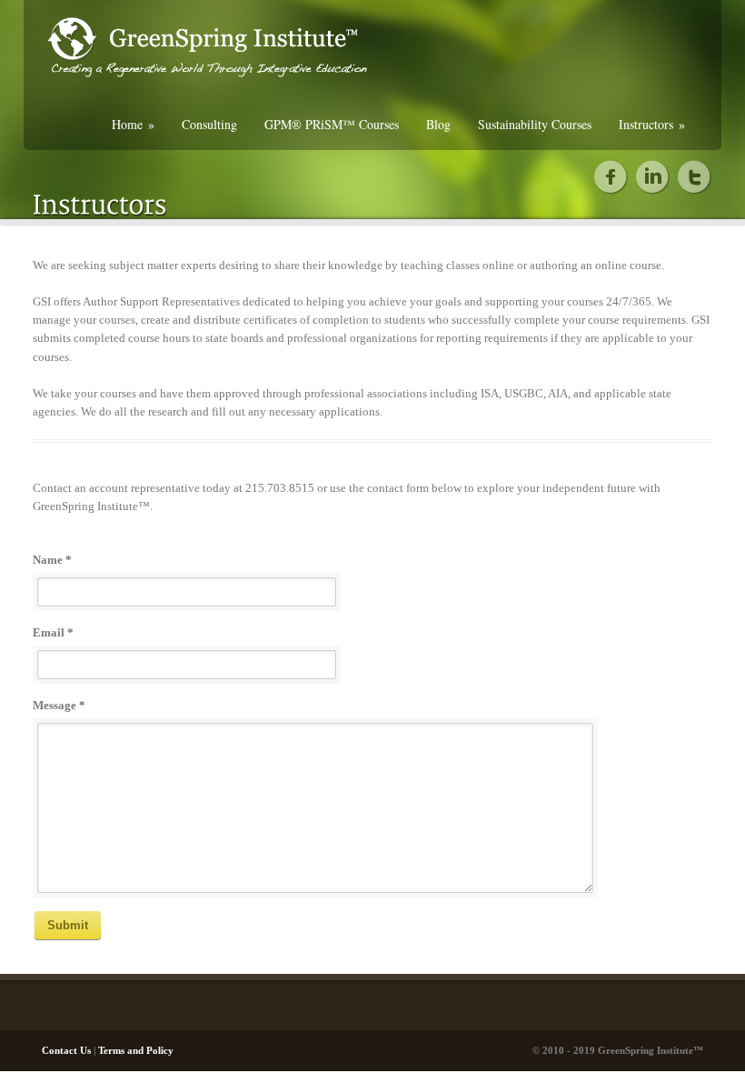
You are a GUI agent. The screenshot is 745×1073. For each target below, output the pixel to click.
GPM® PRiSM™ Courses (331, 124)
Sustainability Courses (534, 124)
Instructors (652, 124)
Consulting (209, 124)
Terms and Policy (136, 1050)
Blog (438, 124)
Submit (67, 925)
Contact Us (66, 1050)
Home (133, 124)
